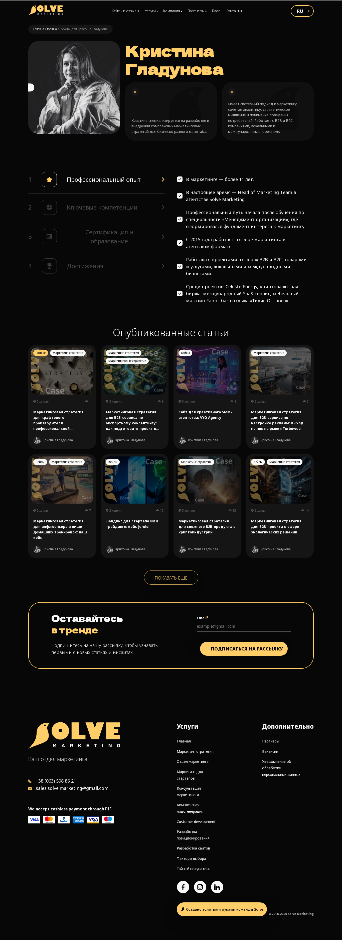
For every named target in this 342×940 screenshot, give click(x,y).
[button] (96, 180)
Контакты (234, 11)
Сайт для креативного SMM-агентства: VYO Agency (205, 415)
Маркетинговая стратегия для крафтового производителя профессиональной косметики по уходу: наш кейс (58, 420)
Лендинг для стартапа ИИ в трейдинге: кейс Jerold (132, 524)
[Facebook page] (183, 887)
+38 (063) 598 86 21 (56, 781)
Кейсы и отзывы (125, 11)
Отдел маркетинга (193, 761)
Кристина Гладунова (58, 440)
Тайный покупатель (193, 868)
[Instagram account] (200, 887)
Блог (216, 11)
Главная (184, 741)
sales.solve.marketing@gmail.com (72, 788)
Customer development (196, 821)
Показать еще (171, 578)
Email (203, 617)
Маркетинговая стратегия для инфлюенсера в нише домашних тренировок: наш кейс (60, 529)
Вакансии (270, 751)
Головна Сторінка (45, 29)
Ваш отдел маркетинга (57, 759)
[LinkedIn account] (217, 887)
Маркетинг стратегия (195, 751)
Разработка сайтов (193, 848)
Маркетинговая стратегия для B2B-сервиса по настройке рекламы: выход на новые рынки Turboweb (277, 420)
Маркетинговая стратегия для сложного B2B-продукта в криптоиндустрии (207, 526)
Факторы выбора (191, 858)
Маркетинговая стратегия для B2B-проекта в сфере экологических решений (276, 526)
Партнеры (270, 741)
